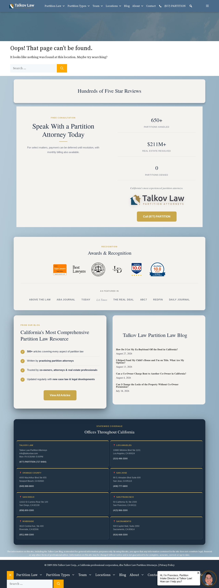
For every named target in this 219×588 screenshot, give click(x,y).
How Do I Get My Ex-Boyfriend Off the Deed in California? (147, 349)
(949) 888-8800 (26, 486)
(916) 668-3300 (120, 535)
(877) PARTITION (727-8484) (32, 462)
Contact (151, 6)
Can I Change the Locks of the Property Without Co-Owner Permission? (147, 386)
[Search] (62, 68)
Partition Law (53, 6)
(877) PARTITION (175, 6)
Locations (112, 6)
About (136, 6)
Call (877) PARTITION (156, 216)
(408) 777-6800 (120, 486)
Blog (127, 6)
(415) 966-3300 (120, 510)
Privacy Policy (167, 565)
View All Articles (60, 395)
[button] (190, 6)
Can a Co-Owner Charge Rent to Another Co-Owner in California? (151, 373)
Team (96, 6)
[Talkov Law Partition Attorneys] (21, 6)
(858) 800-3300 (26, 510)
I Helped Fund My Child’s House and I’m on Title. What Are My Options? (150, 361)
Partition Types (77, 6)
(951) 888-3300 (26, 535)
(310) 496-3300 (120, 458)
